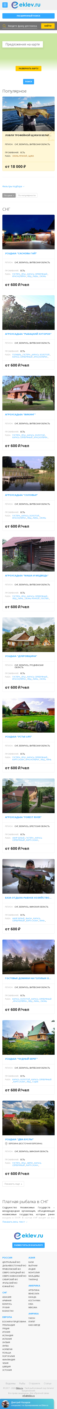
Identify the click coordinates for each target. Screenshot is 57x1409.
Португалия (8, 1356)
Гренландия (8, 1325)
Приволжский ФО (11, 1269)
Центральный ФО (11, 1262)
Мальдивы (34, 1276)
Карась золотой (40, 354)
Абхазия (6, 1297)
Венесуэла (33, 1293)
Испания (7, 1339)
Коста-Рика (34, 1300)
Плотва (45, 598)
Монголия (34, 1272)
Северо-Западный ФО (13, 1272)
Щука (31, 156)
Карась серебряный (37, 274)
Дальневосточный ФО (14, 1265)
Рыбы (22, 1383)
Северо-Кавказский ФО (14, 1276)
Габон (31, 1318)
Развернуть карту (28, 68)
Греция (5, 1328)
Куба (30, 1304)
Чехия (5, 1363)
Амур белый (18, 838)
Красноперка (19, 276)
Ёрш (24, 274)
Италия (6, 1332)
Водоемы (11, 1383)
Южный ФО (8, 1286)
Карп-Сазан (18, 759)
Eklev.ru (19, 1388)
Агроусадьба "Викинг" (20, 414)
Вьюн (29, 918)
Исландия (7, 1335)
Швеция (6, 1366)
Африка (33, 1313)
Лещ (29, 276)
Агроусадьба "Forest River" (23, 817)
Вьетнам (32, 1265)
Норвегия (7, 1349)
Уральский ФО (9, 1283)
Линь (35, 276)
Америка (34, 1285)
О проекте (34, 1383)
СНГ (4, 1292)
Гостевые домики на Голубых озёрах (28, 978)
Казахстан (7, 1311)
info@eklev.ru (28, 1395)
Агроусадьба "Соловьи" (21, 494)
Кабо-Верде (34, 1325)
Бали (31, 1262)
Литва (5, 1346)
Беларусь (7, 1304)
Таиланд (33, 1279)
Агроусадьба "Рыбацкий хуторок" (28, 333)
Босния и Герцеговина (14, 1321)
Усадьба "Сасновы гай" (21, 253)
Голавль (16, 354)
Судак (35, 1081)
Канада (32, 1297)
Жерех (30, 1163)
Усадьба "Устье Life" (18, 736)
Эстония (7, 1370)
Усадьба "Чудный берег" (21, 1058)
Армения (6, 1300)
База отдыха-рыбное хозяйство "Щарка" (28, 897)
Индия (31, 1269)
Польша (6, 1352)
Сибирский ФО (10, 1279)
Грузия (6, 1307)
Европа (7, 1317)
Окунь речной (19, 156)
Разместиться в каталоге (28, 1245)
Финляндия (8, 1359)
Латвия (6, 1342)
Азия (31, 1257)
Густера (16, 274)
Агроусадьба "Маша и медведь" (26, 575)
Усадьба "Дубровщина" (21, 656)
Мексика (32, 1307)
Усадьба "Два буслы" (19, 1139)
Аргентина (33, 1290)
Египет (31, 1321)
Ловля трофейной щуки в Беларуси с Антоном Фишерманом (28, 135)
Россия (7, 1257)
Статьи (47, 1383)
